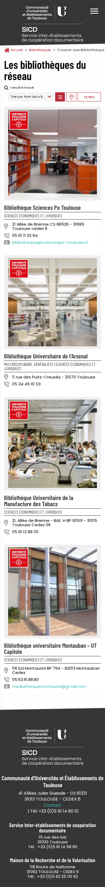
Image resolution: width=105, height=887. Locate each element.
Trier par (16, 96)
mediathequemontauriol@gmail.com (49, 686)
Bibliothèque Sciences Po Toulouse (42, 207)
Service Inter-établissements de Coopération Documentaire (52, 23)
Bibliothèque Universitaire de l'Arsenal (46, 356)
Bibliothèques (40, 50)
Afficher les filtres (89, 96)
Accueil (17, 50)
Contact (52, 805)
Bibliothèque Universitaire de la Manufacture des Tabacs (38, 500)
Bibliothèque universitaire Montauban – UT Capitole (50, 648)
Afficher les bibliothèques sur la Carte (71, 96)
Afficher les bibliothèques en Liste (60, 96)
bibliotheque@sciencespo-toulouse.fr (50, 242)
